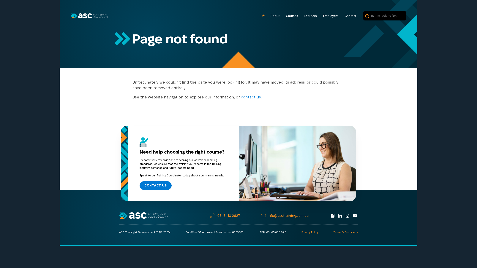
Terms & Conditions (345, 232)
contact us (251, 97)
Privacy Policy (309, 232)
